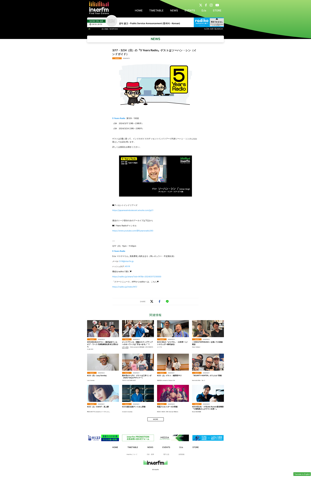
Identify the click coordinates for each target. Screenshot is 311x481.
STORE (217, 10)
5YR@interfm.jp (126, 261)
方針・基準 (150, 454)
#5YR (127, 266)
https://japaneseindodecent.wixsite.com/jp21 (132, 210)
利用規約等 (202, 25)
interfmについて (132, 454)
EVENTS (190, 10)
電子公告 (166, 454)
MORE (155, 419)
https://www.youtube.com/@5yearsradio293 (132, 230)
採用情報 (181, 454)
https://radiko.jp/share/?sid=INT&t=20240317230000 (136, 276)
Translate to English (302, 474)
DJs (204, 10)
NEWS (174, 10)
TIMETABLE (156, 10)
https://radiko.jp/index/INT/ (124, 287)
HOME (139, 10)
